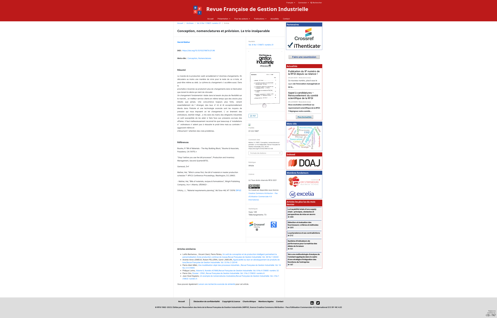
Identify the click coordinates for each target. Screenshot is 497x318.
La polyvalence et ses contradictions (304, 233)
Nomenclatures (204, 58)
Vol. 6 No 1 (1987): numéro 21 (209, 23)
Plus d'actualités (304, 117)
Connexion (302, 3)
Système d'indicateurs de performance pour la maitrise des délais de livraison (302, 243)
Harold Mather (183, 42)
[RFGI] (238, 190)
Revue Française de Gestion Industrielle (257, 9)
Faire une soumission (304, 57)
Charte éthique (249, 301)
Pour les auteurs (241, 19)
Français (290, 3)
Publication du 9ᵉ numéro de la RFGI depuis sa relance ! (304, 72)
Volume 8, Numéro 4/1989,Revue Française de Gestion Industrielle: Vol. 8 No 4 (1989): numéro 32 (237, 270)
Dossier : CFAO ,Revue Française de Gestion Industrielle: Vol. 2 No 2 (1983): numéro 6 (228, 273)
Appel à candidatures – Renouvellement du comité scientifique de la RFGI (303, 95)
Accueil (210, 19)
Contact (286, 19)
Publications (259, 19)
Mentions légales (266, 301)
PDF (254, 116)
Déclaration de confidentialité (207, 301)
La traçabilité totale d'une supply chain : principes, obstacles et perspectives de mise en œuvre (302, 211)
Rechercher (317, 3)
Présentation (223, 19)
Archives (190, 23)
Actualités (275, 19)
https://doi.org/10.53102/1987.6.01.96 (198, 50)
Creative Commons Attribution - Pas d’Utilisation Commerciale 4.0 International (263, 196)
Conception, (193, 58)
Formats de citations (258, 153)
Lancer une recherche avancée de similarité (216, 284)
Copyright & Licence (231, 301)
